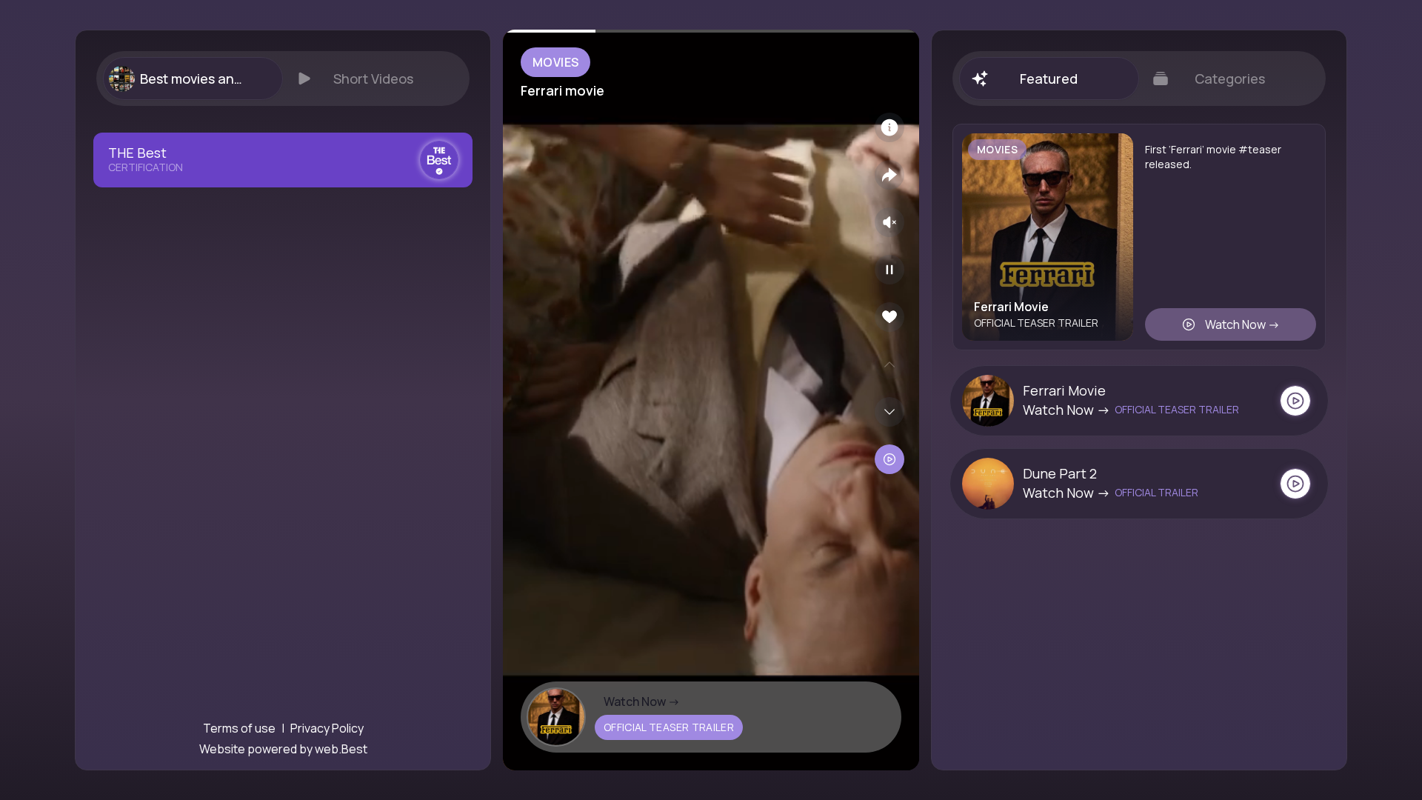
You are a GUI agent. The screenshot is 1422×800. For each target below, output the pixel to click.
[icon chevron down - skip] (889, 412)
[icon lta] (889, 459)
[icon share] (889, 175)
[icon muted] (889, 222)
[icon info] (889, 127)
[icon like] (889, 317)
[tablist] (283, 78)
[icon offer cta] (1295, 401)
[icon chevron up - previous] (889, 364)
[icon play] (889, 269)
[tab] (192, 78)
